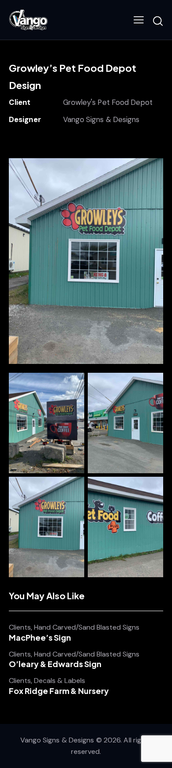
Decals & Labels (59, 680)
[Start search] (158, 21)
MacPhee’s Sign (40, 637)
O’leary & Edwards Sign (55, 664)
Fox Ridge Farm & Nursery (59, 690)
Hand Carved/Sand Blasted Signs (86, 627)
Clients (20, 627)
